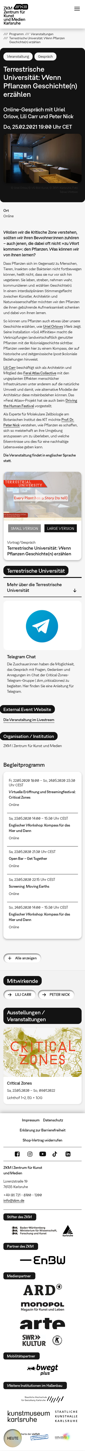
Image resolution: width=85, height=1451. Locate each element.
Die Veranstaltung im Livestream (28, 720)
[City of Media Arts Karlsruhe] (63, 1437)
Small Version (24, 528)
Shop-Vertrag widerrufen (42, 1140)
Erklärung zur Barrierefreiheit (43, 1130)
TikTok (55, 1154)
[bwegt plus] (42, 1369)
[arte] (42, 1323)
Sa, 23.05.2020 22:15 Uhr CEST (32, 879)
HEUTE (12, 1438)
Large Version (60, 528)
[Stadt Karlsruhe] (67, 1230)
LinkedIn (68, 1154)
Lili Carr (9, 367)
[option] (42, 1066)
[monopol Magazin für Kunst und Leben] (42, 1306)
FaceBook (17, 1154)
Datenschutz (53, 1120)
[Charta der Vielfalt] (31, 1437)
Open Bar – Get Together (28, 858)
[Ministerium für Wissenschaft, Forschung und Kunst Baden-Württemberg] (34, 1230)
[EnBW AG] (42, 1260)
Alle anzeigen (26, 958)
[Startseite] (19, 14)
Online (8, 216)
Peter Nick (60, 994)
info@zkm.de (13, 1200)
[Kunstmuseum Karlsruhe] (29, 1416)
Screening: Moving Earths (29, 886)
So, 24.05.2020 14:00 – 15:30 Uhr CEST (38, 907)
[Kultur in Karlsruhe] (57, 1340)
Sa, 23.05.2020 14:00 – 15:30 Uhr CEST (38, 818)
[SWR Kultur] (34, 1340)
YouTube (42, 1154)
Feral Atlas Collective (39, 373)
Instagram (29, 1154)
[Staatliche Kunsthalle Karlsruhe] (66, 1416)
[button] (42, 158)
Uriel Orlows (53, 326)
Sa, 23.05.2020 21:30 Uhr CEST (32, 852)
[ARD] (42, 1289)
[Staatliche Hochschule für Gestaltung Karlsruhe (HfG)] (42, 1399)
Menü (77, 9)
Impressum (31, 1120)
